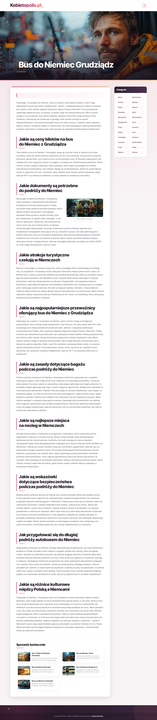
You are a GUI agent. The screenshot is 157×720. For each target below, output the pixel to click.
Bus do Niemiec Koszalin (41, 667)
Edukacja (135, 102)
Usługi (134, 147)
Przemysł (135, 127)
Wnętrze (120, 152)
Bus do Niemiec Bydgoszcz (87, 667)
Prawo (120, 127)
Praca (134, 122)
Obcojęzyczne (122, 122)
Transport (135, 137)
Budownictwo (136, 97)
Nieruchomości (137, 117)
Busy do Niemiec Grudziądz (42, 681)
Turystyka (121, 142)
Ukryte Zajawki (137, 142)
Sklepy (120, 132)
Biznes (120, 97)
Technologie (122, 137)
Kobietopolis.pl (25, 5)
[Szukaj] (144, 5)
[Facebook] (9, 709)
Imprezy (134, 107)
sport (134, 132)
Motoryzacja (122, 117)
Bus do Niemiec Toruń (84, 653)
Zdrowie (134, 152)
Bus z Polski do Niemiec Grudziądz (41, 654)
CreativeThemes (97, 716)
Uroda (120, 147)
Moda (134, 112)
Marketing (121, 112)
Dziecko (120, 102)
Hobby (120, 107)
